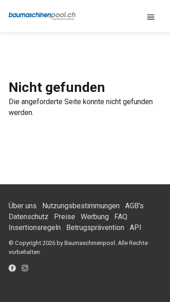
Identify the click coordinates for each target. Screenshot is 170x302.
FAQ (120, 216)
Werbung (95, 216)
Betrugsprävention (95, 227)
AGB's (134, 205)
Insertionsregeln (35, 227)
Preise (64, 216)
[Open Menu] (150, 16)
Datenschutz (29, 216)
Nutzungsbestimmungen (81, 205)
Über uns (23, 205)
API (135, 227)
